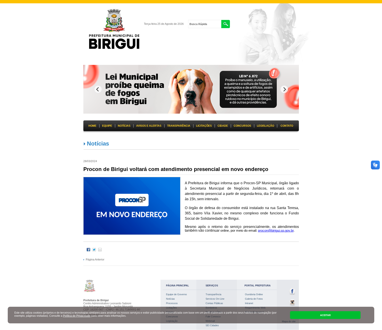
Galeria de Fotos (254, 298)
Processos (172, 303)
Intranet (249, 303)
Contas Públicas (214, 303)
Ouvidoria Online (254, 294)
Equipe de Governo (176, 294)
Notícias (98, 143)
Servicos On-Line (215, 298)
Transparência (213, 294)
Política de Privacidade (77, 315)
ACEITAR (325, 315)
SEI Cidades (212, 325)
